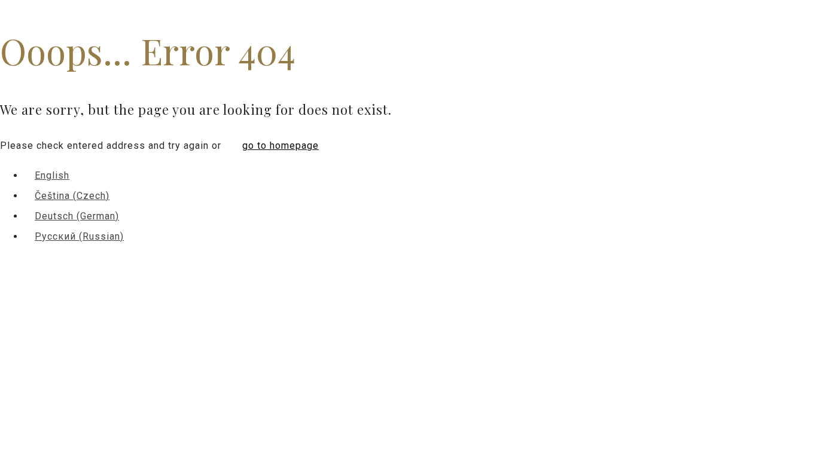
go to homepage (280, 145)
